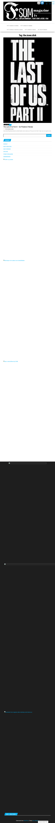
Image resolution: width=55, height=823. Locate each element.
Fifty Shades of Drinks (12, 25)
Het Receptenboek (42, 29)
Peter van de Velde (9, 129)
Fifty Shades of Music (30, 29)
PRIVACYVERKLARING (8, 154)
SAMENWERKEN (6, 156)
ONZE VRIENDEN (7, 149)
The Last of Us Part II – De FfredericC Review (18, 127)
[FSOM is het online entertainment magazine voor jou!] (4, 26)
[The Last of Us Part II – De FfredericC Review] (27, 80)
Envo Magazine (36, 820)
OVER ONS (5, 151)
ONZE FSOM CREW (7, 146)
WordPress (26, 820)
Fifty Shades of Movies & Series (15, 29)
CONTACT (5, 144)
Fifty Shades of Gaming (26, 25)
